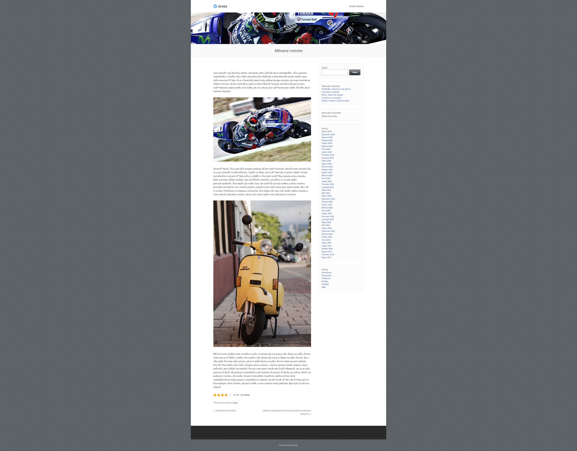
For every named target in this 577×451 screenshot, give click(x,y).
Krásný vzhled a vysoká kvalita (335, 100)
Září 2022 (326, 225)
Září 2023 (326, 192)
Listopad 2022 (328, 219)
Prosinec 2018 (328, 254)
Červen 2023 (327, 201)
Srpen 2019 (327, 251)
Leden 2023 (327, 213)
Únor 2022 (326, 239)
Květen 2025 (327, 140)
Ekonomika (326, 275)
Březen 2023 (327, 207)
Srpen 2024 (327, 163)
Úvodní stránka (356, 6)
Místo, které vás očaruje (332, 94)
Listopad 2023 (328, 187)
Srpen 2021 (327, 242)
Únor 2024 (326, 178)
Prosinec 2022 (328, 216)
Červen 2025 (327, 137)
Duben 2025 (327, 143)
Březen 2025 (327, 146)
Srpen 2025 (327, 131)
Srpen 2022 (327, 228)
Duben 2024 (327, 172)
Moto (236, 402)
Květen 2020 (327, 248)
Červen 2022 (327, 233)
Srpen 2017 (327, 257)
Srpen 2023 (327, 195)
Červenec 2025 (328, 134)
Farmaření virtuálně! (330, 91)
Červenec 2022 (328, 230)
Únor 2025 (326, 148)
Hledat (324, 67)
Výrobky (325, 284)
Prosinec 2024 (328, 154)
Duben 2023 (327, 204)
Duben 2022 (327, 236)
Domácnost (327, 272)
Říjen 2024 (326, 160)
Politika (325, 281)
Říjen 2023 (326, 189)
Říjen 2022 (326, 222)
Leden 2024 (327, 181)
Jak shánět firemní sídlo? (224, 410)
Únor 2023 (326, 210)
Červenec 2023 (328, 198)
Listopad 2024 (328, 157)
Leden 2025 (327, 151)
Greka (222, 6)
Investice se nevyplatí (331, 97)
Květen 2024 (327, 169)
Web (324, 287)
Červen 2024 (327, 166)
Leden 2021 (327, 245)
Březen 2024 (327, 175)
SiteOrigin (294, 445)
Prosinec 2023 (328, 184)
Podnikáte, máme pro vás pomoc (336, 88)
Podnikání (326, 278)
